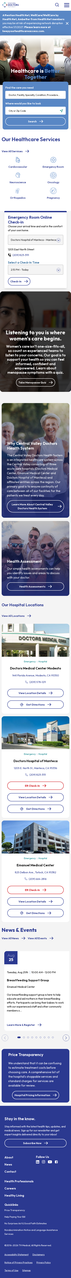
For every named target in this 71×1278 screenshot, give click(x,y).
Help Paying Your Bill (14, 1216)
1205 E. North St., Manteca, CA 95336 (35, 768)
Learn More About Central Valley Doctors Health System (32, 506)
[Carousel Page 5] (36, 1037)
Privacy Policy (43, 1262)
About (8, 1157)
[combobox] (35, 95)
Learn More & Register (24, 1025)
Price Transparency (14, 1210)
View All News (10, 938)
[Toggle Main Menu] (66, 5)
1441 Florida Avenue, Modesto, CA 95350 (35, 675)
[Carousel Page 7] (44, 1037)
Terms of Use (11, 1270)
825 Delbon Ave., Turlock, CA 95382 (35, 872)
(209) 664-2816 (38, 879)
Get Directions (35, 706)
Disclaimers (39, 1254)
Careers (10, 1188)
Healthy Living (14, 1195)
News (8, 1164)
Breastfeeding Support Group (28, 980)
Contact (10, 1171)
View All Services (12, 151)
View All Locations (13, 615)
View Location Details (32, 693)
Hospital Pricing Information (32, 1095)
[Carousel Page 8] (49, 1037)
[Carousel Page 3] (28, 1037)
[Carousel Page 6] (40, 1037)
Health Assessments (32, 586)
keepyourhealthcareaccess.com (23, 31)
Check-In (18, 282)
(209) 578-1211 (37, 682)
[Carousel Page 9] (53, 1037)
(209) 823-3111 (37, 774)
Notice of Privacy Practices (18, 1262)
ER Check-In (36, 787)
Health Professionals (19, 1181)
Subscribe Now (32, 1143)
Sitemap (26, 1270)
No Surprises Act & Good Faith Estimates (25, 1223)
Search (32, 121)
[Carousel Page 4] (32, 1037)
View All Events (37, 938)
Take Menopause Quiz (32, 382)
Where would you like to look (23, 103)
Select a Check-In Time (23, 262)
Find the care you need (19, 87)
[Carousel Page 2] (24, 1037)
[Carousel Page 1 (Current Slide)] (19, 1037)
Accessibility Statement (16, 1254)
